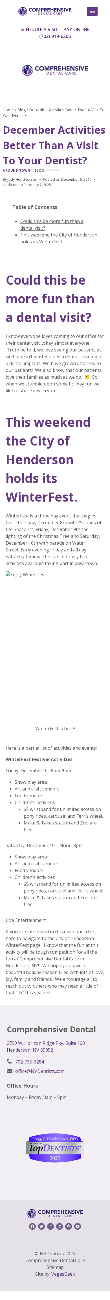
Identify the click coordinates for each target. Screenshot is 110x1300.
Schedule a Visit (39, 29)
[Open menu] (92, 11)
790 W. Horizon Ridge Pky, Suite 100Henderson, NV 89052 (46, 1046)
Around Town (16, 170)
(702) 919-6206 (55, 36)
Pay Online (76, 29)
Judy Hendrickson (22, 179)
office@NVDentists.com (40, 1071)
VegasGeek (63, 1274)
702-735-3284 (29, 1062)
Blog (39, 170)
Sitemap (55, 1267)
